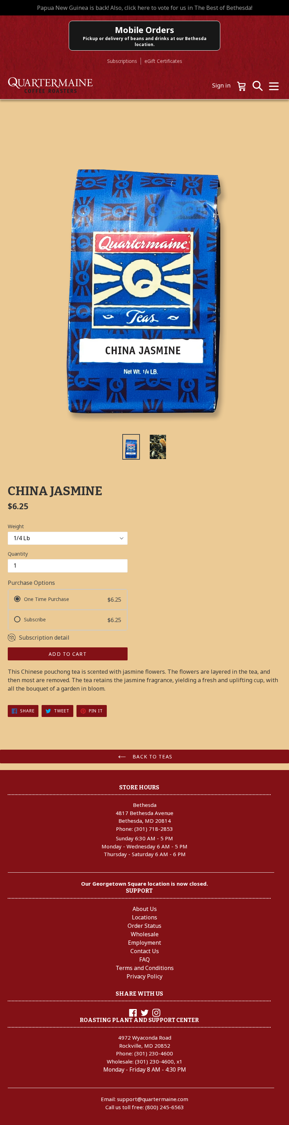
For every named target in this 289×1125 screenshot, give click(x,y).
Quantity (18, 553)
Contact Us (144, 951)
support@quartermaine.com (152, 1099)
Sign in (221, 85)
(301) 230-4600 (153, 1053)
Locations (144, 917)
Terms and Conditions (145, 968)
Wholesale (145, 934)
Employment (144, 942)
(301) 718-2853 (153, 828)
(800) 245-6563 (164, 1107)
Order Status (144, 926)
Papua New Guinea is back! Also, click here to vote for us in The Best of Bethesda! (144, 8)
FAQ (144, 959)
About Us (145, 909)
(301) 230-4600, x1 (159, 1061)
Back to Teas (151, 756)
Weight (16, 526)
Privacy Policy (144, 976)
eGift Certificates (163, 61)
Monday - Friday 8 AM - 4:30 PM (144, 1069)
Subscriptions (122, 61)
